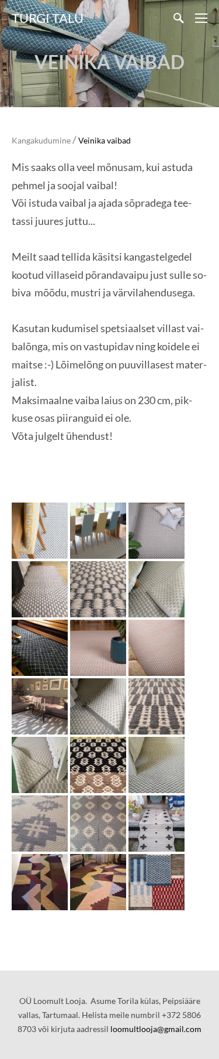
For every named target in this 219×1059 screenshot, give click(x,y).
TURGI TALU (48, 18)
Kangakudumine (41, 140)
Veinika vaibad (104, 140)
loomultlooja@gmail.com (155, 1029)
